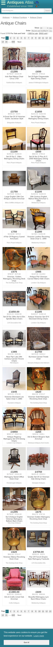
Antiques (20, 2)
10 (39, 38)
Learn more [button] (39, 636)
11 (43, 38)
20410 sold (43, 33)
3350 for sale (33, 33)
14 (3, 42)
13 (50, 38)
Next (19, 42)
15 (6, 42)
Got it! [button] (26, 642)
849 (13, 42)
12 (47, 38)
